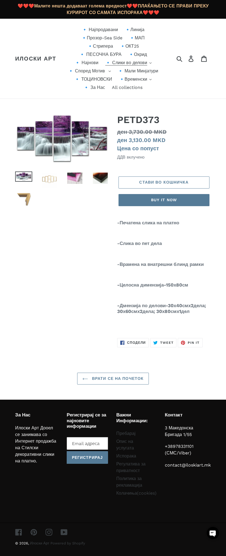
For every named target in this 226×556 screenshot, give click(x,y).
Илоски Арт (35, 58)
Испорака (126, 456)
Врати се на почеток (117, 378)
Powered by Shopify (67, 543)
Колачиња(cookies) (136, 493)
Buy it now (164, 200)
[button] (213, 533)
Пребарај (126, 433)
